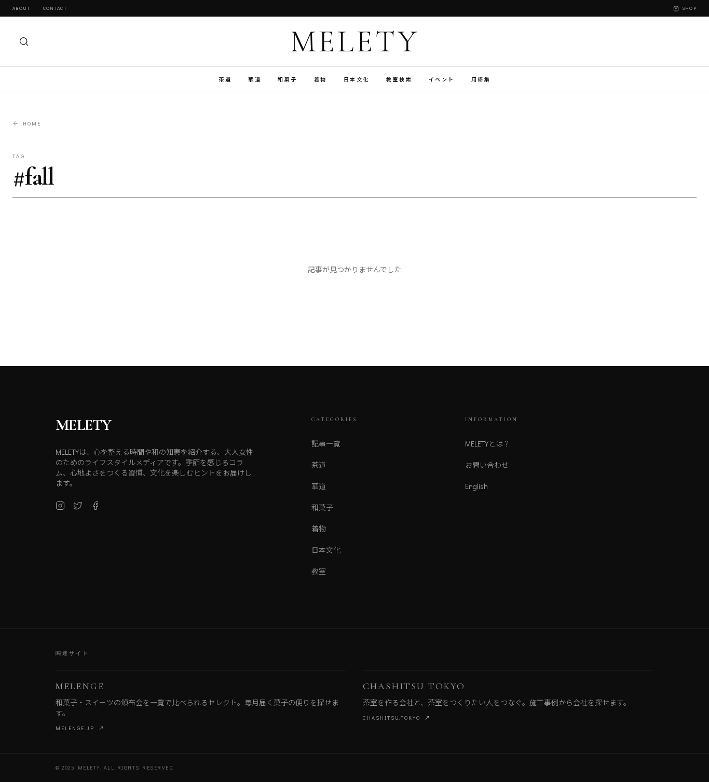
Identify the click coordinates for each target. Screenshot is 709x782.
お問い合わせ (487, 465)
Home (32, 123)
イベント (442, 79)
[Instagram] (60, 505)
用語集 (481, 79)
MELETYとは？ (487, 444)
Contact (55, 8)
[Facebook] (95, 505)
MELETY (354, 41)
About (21, 8)
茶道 (225, 79)
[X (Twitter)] (78, 505)
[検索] (23, 41)
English (476, 486)
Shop (689, 8)
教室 (318, 571)
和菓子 (287, 79)
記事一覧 (325, 444)
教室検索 (399, 79)
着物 (320, 79)
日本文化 (357, 79)
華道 (254, 79)
